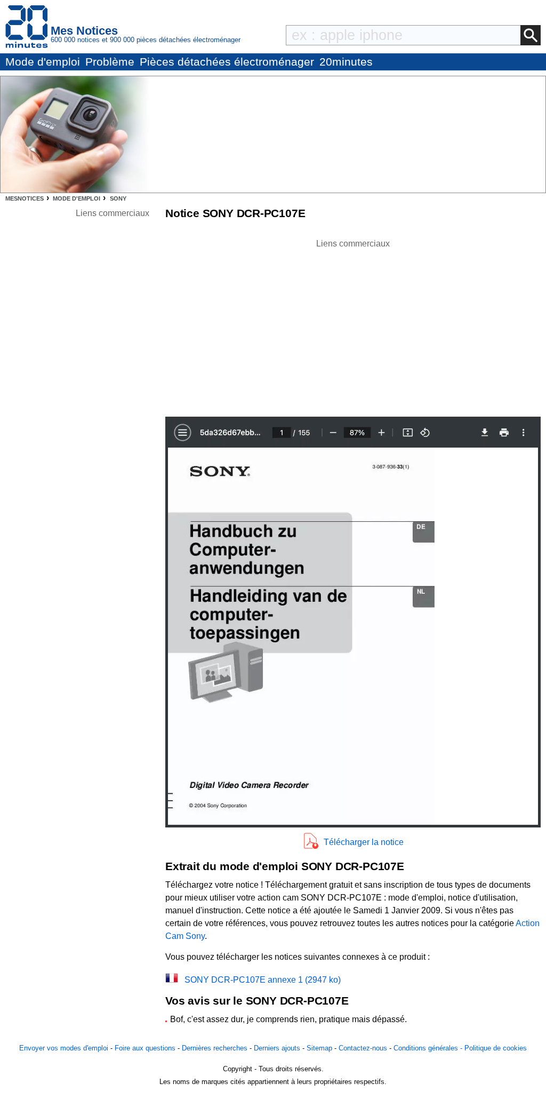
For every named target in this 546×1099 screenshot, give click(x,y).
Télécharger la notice (364, 842)
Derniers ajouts (277, 1048)
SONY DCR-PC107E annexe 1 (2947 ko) (262, 979)
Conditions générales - (429, 1048)
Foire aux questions (145, 1048)
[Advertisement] (353, 325)
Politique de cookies (495, 1048)
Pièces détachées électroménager (227, 61)
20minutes (346, 61)
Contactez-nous (363, 1048)
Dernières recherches (214, 1048)
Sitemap (319, 1048)
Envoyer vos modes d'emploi (63, 1048)
